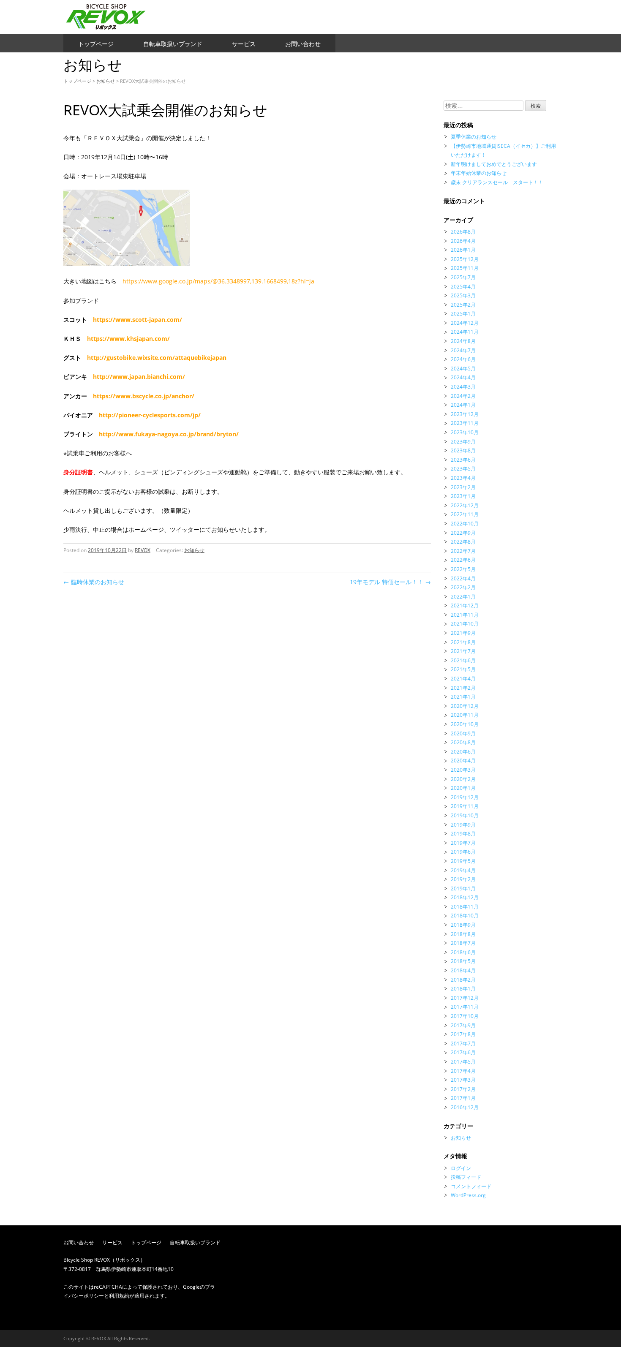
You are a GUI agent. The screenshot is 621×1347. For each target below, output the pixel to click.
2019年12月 (465, 797)
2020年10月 (465, 724)
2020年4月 (463, 760)
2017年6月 (463, 1052)
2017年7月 (463, 1043)
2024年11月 (465, 331)
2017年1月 (463, 1098)
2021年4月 (463, 678)
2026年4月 (463, 241)
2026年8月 (463, 231)
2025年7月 (463, 277)
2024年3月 (463, 386)
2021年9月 (463, 633)
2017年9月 (463, 1025)
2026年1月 (463, 249)
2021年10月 (465, 623)
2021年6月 (463, 660)
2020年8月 (463, 742)
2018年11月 (465, 906)
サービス (244, 44)
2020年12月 (465, 706)
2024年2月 (463, 396)
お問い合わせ (303, 44)
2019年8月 (463, 833)
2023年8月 (463, 450)
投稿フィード (466, 1177)
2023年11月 (465, 423)
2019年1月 (463, 888)
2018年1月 (463, 988)
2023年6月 (463, 459)
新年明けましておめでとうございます (494, 164)
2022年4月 (463, 578)
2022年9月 (463, 532)
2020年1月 (463, 788)
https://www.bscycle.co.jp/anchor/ (143, 396)
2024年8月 (463, 341)
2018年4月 (463, 970)
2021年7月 (463, 651)
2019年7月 (463, 842)
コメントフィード (471, 1186)
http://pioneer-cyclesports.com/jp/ (150, 415)
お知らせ (105, 81)
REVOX (142, 550)
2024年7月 (463, 350)
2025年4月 (463, 286)
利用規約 (119, 1295)
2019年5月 (463, 861)
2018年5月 (463, 961)
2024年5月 (463, 368)
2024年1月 (463, 404)
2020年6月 (463, 751)
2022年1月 (463, 596)
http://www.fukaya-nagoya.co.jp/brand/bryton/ (169, 434)
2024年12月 (465, 323)
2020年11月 (465, 714)
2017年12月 (465, 997)
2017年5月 (463, 1061)
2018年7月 (463, 943)
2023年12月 (465, 414)
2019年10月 (465, 815)
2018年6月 (463, 952)
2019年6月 (463, 851)
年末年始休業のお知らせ (479, 173)
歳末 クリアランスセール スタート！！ (497, 182)
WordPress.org (468, 1195)
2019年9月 (463, 824)
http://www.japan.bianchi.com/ (139, 377)
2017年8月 (463, 1034)
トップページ (96, 44)
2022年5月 (463, 569)
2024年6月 (463, 359)
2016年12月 (465, 1107)
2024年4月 (463, 377)
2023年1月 (463, 496)
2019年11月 (465, 806)
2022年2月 (463, 587)
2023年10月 (465, 432)
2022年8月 (463, 541)
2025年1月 (463, 313)
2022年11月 (465, 514)
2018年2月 (463, 979)
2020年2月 (463, 779)
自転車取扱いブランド (172, 44)
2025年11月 (465, 268)
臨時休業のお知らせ (93, 582)
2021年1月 (463, 696)
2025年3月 (463, 295)
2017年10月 (465, 1016)
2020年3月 (463, 769)
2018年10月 (465, 915)
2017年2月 (463, 1089)
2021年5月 (463, 669)
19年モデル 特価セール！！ (390, 582)
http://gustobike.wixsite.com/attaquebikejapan (156, 358)
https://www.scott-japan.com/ (137, 320)
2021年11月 (465, 614)
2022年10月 (465, 523)
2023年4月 (463, 478)
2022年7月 (463, 551)
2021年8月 (463, 642)
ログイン (461, 1168)
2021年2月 (463, 687)
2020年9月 (463, 733)
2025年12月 (465, 259)
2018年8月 (463, 934)
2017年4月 (463, 1071)
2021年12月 (465, 605)
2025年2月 (463, 304)
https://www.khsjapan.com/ (128, 339)
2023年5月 (463, 468)
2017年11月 (465, 1006)
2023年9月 (463, 441)
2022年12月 (465, 505)
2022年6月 (463, 559)
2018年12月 (465, 897)
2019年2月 (463, 879)
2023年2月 (463, 487)
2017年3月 (463, 1079)
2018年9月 (463, 924)
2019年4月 (463, 870)
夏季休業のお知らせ (473, 136)
